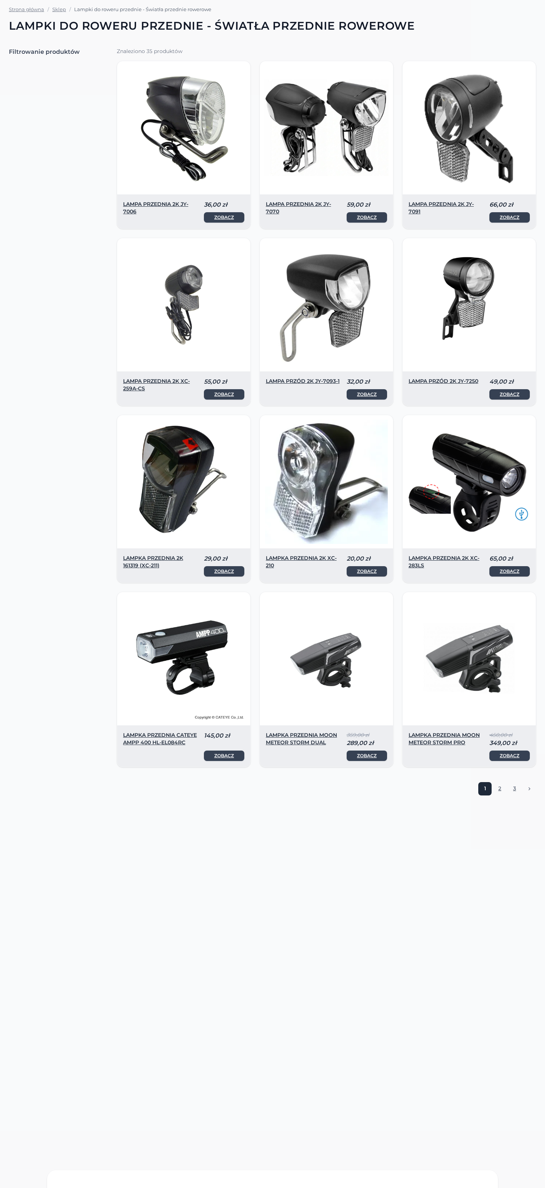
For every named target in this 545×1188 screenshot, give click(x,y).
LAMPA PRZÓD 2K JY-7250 (443, 381)
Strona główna (26, 9)
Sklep (59, 9)
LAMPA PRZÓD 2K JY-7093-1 (303, 381)
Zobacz (224, 217)
